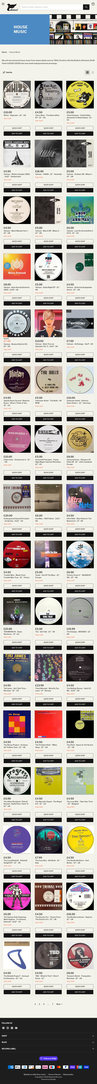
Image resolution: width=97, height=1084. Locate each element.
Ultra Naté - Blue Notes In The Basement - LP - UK (79, 520)
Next (58, 1004)
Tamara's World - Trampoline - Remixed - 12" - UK (79, 977)
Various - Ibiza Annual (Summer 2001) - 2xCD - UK (17, 288)
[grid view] (87, 72)
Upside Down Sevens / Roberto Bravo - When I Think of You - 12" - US (17, 403)
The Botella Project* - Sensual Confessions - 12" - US (16, 977)
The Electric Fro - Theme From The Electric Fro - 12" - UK (48, 918)
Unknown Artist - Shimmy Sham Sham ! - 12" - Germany (79, 402)
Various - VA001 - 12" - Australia (48, 174)
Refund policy (68, 1074)
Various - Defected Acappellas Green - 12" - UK (79, 288)
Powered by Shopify (48, 1079)
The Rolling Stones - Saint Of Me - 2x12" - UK (79, 689)
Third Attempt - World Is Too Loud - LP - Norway (47, 689)
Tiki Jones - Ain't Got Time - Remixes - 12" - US (15, 689)
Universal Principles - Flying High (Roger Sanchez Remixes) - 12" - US (48, 462)
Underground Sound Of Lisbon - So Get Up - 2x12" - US (16, 520)
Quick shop (17, 128)
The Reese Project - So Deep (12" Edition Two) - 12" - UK (16, 746)
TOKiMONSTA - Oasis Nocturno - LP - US (13, 633)
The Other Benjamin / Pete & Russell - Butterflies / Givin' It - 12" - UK (16, 804)
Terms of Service (54, 1074)
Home (4, 52)
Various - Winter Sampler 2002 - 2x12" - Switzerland (17, 175)
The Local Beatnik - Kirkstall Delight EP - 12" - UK (15, 861)
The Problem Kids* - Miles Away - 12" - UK (46, 746)
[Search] (86, 7)
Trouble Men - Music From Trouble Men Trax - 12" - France (16, 576)
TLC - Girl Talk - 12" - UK (45, 632)
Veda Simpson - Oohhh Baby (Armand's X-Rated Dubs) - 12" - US (80, 117)
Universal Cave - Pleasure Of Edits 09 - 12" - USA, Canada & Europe (79, 462)
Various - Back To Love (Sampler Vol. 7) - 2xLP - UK (46, 345)
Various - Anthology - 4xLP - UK (80, 344)
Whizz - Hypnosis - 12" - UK (15, 115)
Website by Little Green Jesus (35, 1074)
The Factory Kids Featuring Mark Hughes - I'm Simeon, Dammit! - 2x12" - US (15, 919)
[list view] (92, 72)
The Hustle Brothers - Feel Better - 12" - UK (78, 861)
